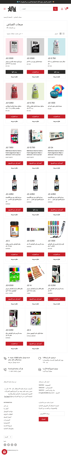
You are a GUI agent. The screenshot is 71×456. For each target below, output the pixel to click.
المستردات (7, 420)
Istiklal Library (31, 336)
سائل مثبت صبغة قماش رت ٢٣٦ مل (56, 62)
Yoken (28, 293)
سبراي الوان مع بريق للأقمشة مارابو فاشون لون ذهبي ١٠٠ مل (56, 198)
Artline (50, 248)
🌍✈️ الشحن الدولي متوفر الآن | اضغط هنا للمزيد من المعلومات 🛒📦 (35, 2)
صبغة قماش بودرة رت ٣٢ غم (34, 61)
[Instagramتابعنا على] (12, 444)
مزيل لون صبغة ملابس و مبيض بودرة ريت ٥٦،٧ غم (14, 62)
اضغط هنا (7, 396)
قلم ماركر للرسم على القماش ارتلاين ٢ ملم (56, 245)
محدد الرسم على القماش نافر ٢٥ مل (56, 290)
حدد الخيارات (35, 72)
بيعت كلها (14, 72)
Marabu (8, 204)
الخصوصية (7, 423)
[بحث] (55, 9)
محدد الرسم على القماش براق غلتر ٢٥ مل (14, 334)
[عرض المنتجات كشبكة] (60, 33)
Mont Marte (9, 157)
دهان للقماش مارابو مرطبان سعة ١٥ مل (13, 245)
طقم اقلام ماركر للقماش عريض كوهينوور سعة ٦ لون (14, 290)
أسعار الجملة (7, 417)
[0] (66, 9)
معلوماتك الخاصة (9, 428)
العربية (6, 437)
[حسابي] (62, 9)
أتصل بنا (6, 408)
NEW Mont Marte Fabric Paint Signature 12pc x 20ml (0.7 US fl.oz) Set (13, 153)
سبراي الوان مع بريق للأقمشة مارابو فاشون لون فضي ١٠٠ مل (35, 198)
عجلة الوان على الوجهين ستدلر (35, 333)
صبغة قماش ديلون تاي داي (55, 106)
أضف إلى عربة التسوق (14, 163)
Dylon (49, 108)
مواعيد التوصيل (8, 411)
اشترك (43, 419)
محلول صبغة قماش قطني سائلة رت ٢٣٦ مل (35, 107)
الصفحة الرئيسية (8, 17)
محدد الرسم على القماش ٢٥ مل (35, 244)
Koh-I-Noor (9, 293)
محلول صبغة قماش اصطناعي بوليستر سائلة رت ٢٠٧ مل (13, 107)
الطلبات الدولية (8, 414)
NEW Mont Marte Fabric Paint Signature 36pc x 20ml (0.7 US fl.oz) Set (56, 153)
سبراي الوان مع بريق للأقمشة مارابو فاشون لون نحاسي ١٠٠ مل (14, 199)
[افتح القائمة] (5, 9)
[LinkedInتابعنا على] (15, 444)
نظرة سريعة (14, 77)
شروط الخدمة (8, 426)
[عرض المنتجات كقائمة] (63, 33)
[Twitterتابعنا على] (8, 444)
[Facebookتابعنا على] (5, 444)
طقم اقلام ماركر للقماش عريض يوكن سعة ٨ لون (35, 290)
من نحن (6, 406)
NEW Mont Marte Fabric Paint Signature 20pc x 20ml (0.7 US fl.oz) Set (35, 153)
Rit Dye (8, 66)
